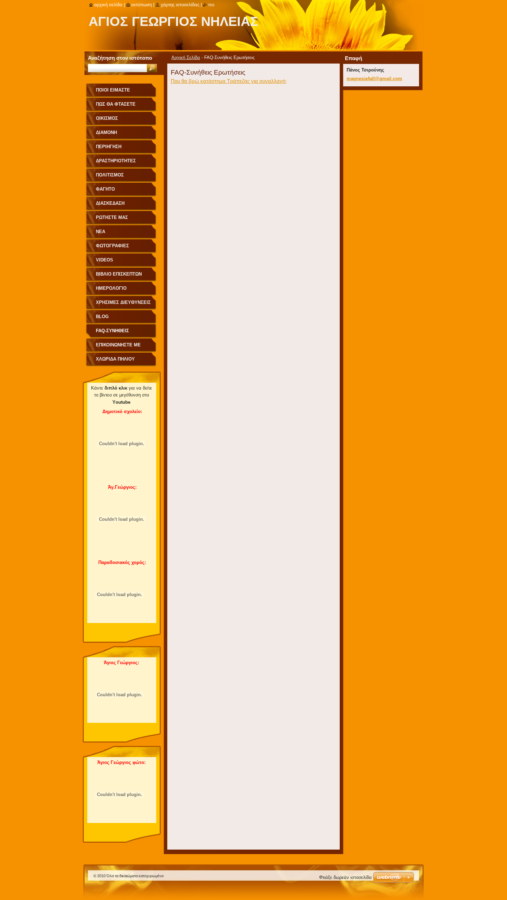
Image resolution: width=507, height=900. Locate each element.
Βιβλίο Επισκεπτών (119, 274)
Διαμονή (106, 132)
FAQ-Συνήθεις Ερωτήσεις (112, 333)
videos (104, 259)
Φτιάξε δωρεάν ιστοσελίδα (345, 877)
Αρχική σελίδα (108, 4)
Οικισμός (107, 118)
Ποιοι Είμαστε (113, 90)
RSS (211, 4)
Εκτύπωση (141, 4)
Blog (102, 316)
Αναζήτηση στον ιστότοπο (120, 58)
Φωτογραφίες (112, 245)
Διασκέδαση (110, 203)
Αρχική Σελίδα (185, 57)
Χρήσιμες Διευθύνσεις (123, 302)
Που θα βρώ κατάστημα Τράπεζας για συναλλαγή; (229, 81)
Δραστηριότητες (116, 160)
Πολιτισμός (110, 175)
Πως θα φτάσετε (116, 104)
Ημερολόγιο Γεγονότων (111, 291)
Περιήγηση (108, 146)
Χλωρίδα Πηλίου (115, 359)
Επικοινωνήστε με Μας (118, 347)
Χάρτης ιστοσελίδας (180, 4)
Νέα (100, 231)
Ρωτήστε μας (112, 217)
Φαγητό (105, 189)
